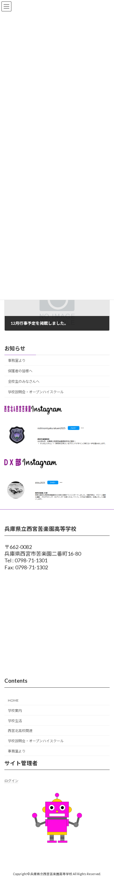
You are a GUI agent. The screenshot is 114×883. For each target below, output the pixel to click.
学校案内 (15, 710)
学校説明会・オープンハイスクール (36, 392)
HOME (13, 700)
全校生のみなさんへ (23, 381)
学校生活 (15, 720)
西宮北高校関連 (20, 730)
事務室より (16, 360)
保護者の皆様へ (20, 371)
